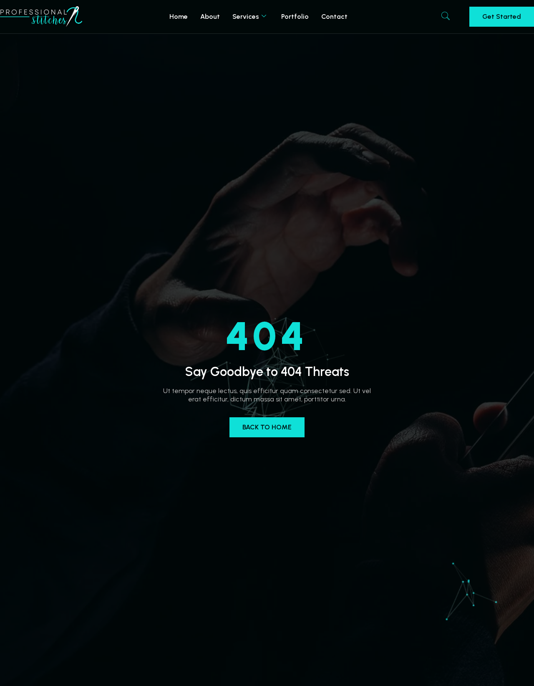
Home (178, 16)
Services (245, 16)
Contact (334, 16)
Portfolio (295, 16)
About (210, 16)
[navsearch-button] (445, 16)
